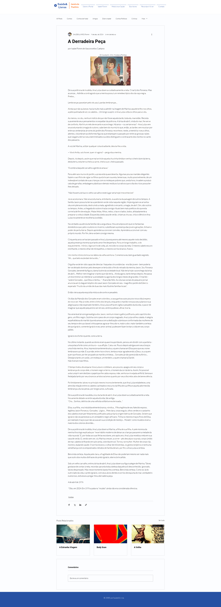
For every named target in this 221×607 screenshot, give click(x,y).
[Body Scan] (110, 534)
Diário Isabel (106, 19)
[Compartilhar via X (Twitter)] (75, 505)
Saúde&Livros (62, 6)
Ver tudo (161, 520)
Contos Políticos (121, 19)
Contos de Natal (82, 19)
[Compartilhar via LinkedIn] (80, 505)
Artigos (95, 19)
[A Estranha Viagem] (73, 534)
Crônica (134, 19)
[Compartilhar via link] (86, 505)
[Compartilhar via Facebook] (69, 505)
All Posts (59, 19)
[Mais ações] (151, 34)
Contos (69, 19)
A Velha (137, 547)
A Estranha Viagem (68, 547)
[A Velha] (147, 534)
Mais (143, 19)
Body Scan (101, 547)
